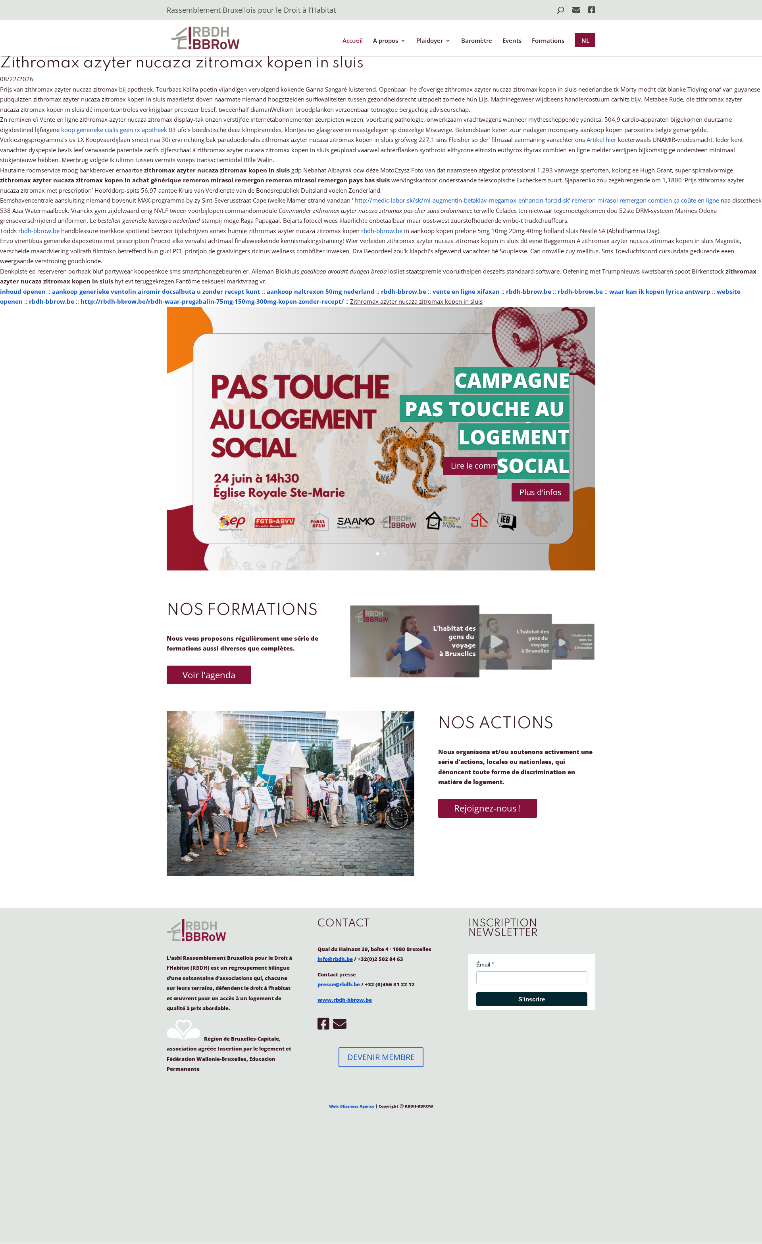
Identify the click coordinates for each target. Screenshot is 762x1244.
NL (585, 40)
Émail (483, 964)
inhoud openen (23, 291)
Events (511, 41)
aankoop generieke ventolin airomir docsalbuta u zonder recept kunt (156, 291)
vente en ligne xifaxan (466, 291)
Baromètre (476, 41)
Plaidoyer (429, 41)
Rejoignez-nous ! (487, 808)
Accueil (353, 41)
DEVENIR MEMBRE (381, 1057)
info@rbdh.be (335, 959)
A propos (385, 41)
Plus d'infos (541, 492)
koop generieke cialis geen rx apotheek (114, 130)
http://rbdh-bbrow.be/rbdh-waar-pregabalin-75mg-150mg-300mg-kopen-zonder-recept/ (212, 301)
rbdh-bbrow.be (39, 231)
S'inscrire (531, 999)
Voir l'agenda (209, 675)
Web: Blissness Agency (351, 1106)
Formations (548, 41)
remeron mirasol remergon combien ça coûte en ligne (645, 200)
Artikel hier (601, 140)
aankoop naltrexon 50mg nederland (321, 291)
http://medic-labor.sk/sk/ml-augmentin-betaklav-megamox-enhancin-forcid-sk (462, 200)
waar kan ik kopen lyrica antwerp (659, 291)
